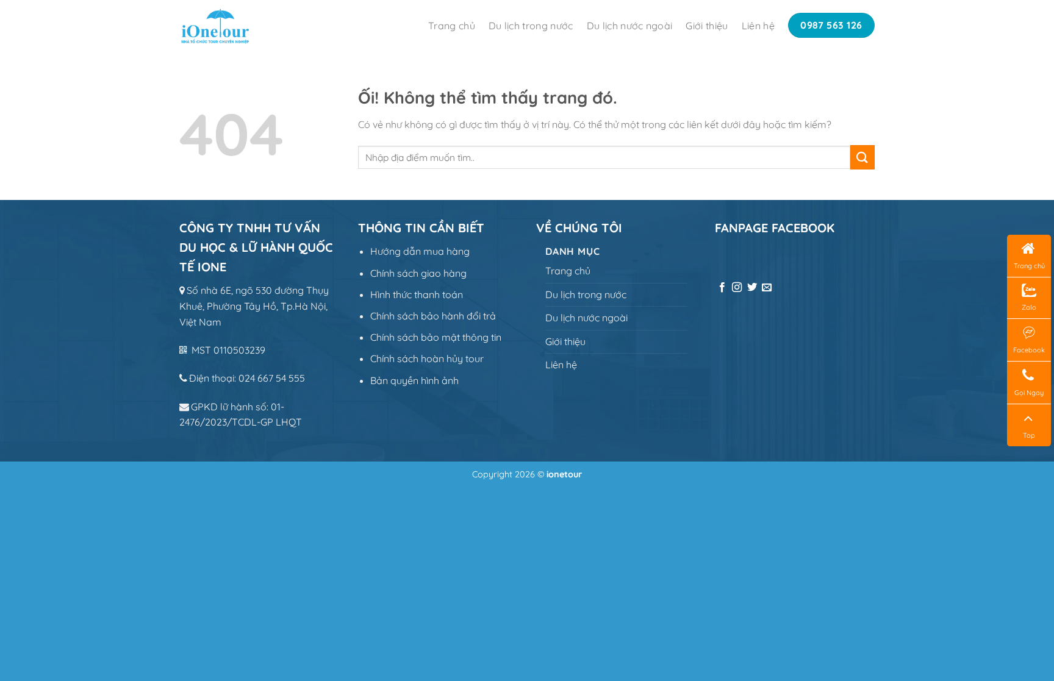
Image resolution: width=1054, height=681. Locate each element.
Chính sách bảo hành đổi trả (433, 316)
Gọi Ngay (1029, 392)
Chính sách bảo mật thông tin (435, 337)
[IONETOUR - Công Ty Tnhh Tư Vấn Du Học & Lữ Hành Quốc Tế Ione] (233, 25)
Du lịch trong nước (531, 26)
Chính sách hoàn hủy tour (427, 358)
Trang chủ (451, 26)
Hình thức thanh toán (416, 294)
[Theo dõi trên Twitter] (752, 287)
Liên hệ (758, 26)
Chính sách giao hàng (418, 273)
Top (1029, 435)
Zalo (1029, 307)
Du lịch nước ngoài (630, 26)
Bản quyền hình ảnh (414, 380)
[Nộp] (862, 157)
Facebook (1029, 350)
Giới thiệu (707, 26)
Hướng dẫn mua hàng (420, 251)
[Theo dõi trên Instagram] (737, 287)
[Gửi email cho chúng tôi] (767, 287)
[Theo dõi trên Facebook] (722, 287)
